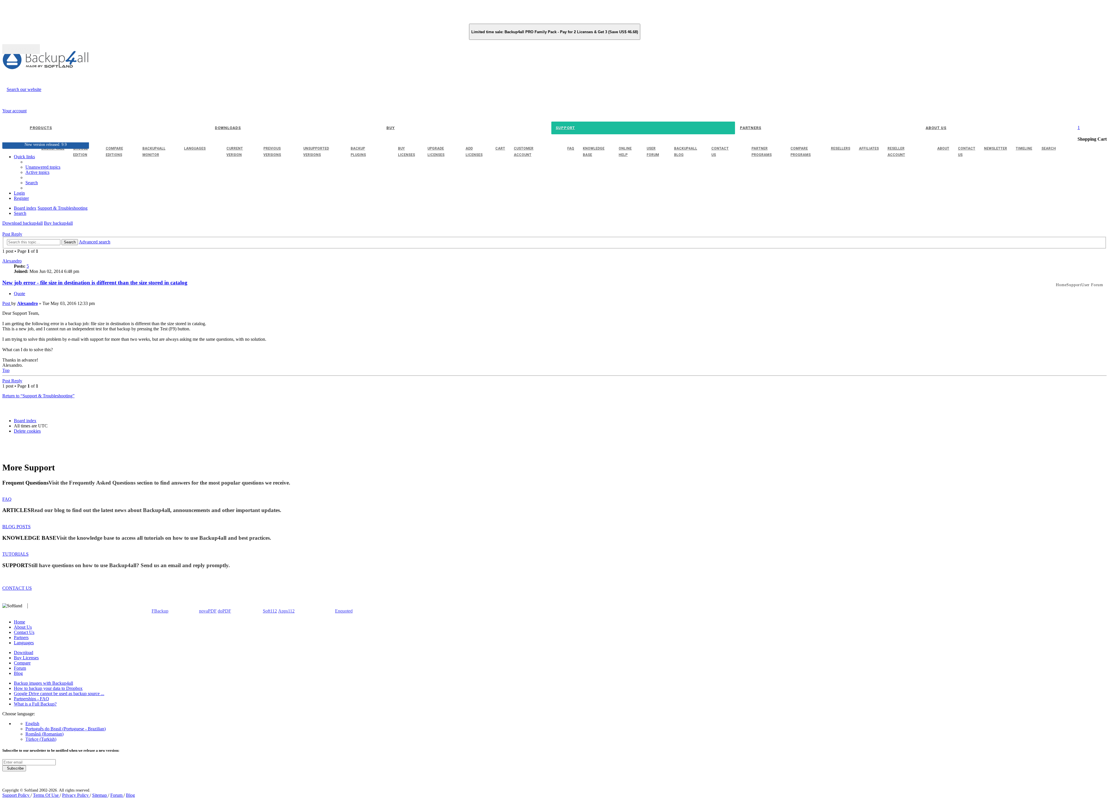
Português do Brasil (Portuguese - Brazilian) (65, 728)
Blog (18, 673)
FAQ (7, 499)
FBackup (160, 610)
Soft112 (270, 610)
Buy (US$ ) (21, 49)
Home (19, 621)
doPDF (224, 610)
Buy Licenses (26, 657)
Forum (20, 668)
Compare (22, 662)
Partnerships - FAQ (31, 698)
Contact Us (24, 632)
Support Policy (16, 795)
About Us (23, 627)
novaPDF (208, 610)
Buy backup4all (58, 223)
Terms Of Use (46, 795)
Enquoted (344, 610)
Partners (21, 637)
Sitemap (100, 795)
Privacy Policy (76, 795)
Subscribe (14, 768)
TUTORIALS (15, 554)
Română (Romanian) (44, 733)
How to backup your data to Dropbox (48, 688)
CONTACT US (17, 588)
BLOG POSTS (16, 526)
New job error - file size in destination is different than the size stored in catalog (94, 283)
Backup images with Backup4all (43, 683)
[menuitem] (37, 172)
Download (23, 652)
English (32, 723)
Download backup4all (22, 223)
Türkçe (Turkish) (40, 739)
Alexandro (12, 260)
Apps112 (286, 610)
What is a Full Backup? (35, 703)
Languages (24, 642)
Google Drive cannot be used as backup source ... (59, 693)
